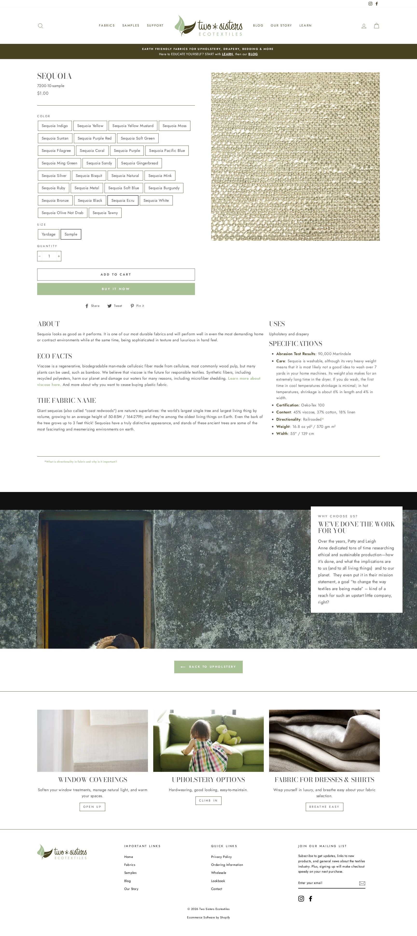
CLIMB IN (208, 800)
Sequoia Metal (87, 188)
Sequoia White (156, 200)
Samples (131, 25)
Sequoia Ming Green (59, 163)
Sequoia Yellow (90, 125)
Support (155, 25)
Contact (216, 888)
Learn (305, 25)
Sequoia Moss (175, 125)
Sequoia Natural (125, 175)
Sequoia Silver (54, 175)
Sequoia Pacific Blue (167, 150)
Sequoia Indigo (55, 125)
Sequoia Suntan (55, 138)
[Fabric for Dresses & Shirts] (324, 741)
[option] (208, 51)
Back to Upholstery (211, 667)
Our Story (281, 25)
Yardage (49, 234)
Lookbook (218, 880)
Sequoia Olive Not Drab (62, 212)
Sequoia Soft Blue (123, 188)
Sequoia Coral (92, 150)
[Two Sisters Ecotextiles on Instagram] (301, 899)
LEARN (227, 54)
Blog (258, 25)
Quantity (47, 246)
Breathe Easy (324, 807)
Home (128, 856)
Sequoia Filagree (56, 150)
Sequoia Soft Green (138, 138)
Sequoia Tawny (105, 212)
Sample (71, 234)
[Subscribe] (362, 883)
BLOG (253, 54)
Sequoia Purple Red (95, 138)
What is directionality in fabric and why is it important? (81, 462)
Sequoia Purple (127, 150)
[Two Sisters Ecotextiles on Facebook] (310, 899)
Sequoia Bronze (55, 200)
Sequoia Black (90, 200)
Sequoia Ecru (122, 200)
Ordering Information (227, 864)
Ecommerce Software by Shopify (208, 917)
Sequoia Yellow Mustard (132, 125)
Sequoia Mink (160, 175)
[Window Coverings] (92, 741)
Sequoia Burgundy (164, 188)
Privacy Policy (221, 856)
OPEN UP (92, 807)
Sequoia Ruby (53, 188)
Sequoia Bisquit (89, 175)
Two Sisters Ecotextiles (214, 909)
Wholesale (218, 872)
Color (44, 116)
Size (41, 224)
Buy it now (116, 289)
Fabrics (107, 25)
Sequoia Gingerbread (139, 163)
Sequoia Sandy (99, 163)
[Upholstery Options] (208, 741)
